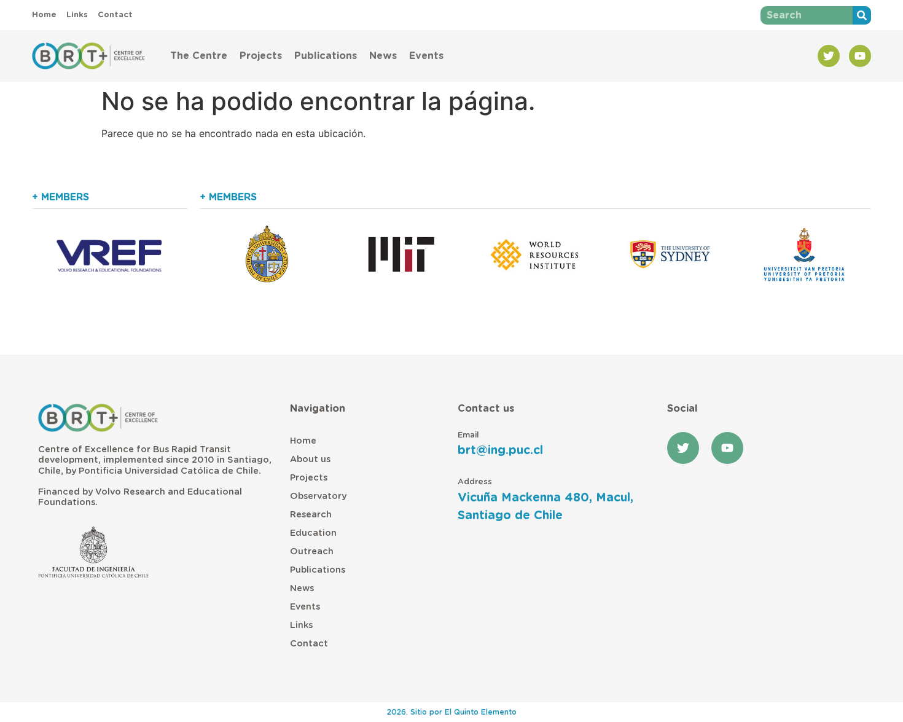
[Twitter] (829, 56)
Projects (261, 56)
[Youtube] (860, 56)
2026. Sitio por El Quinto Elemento (452, 712)
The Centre (198, 56)
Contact (309, 643)
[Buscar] (862, 15)
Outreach (312, 551)
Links (301, 625)
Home (303, 440)
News (383, 56)
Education (313, 533)
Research (311, 514)
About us (310, 459)
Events (426, 56)
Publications (325, 56)
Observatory (318, 496)
